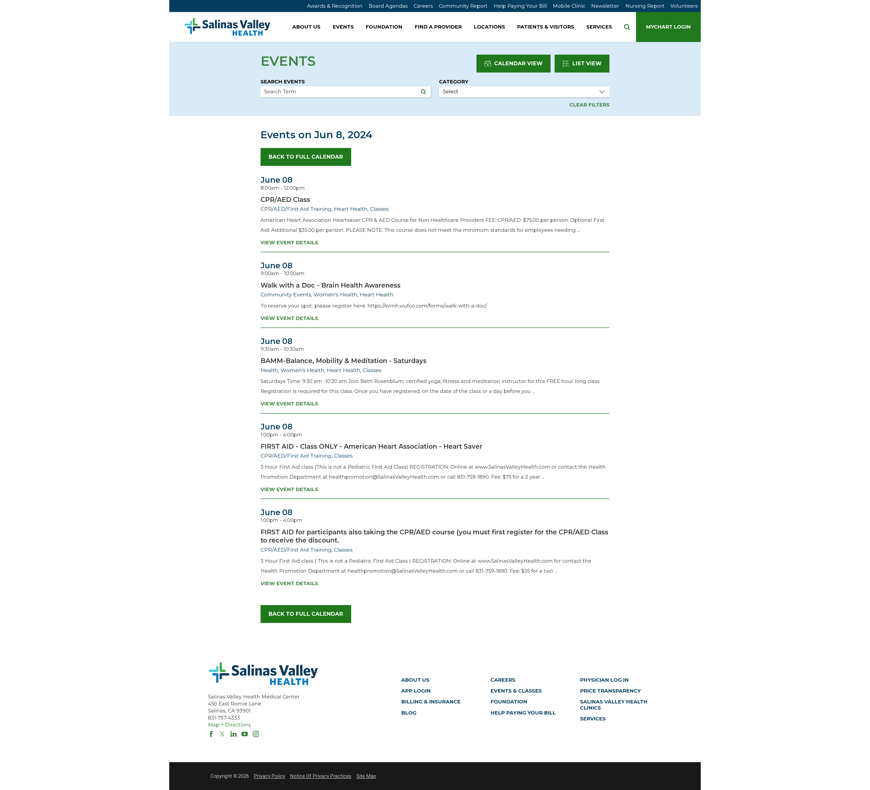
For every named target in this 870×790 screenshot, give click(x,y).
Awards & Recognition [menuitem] (334, 6)
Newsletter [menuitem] (605, 6)
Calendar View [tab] (518, 63)
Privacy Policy (269, 776)
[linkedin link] (233, 734)
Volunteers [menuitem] (684, 6)
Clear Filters (589, 105)
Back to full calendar (305, 157)
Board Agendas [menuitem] (388, 6)
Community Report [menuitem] (463, 6)
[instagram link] (256, 734)
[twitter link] (222, 734)
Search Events (283, 81)
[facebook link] (211, 734)
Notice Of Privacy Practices (320, 776)
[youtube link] (245, 734)
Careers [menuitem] (423, 6)
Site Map (366, 776)
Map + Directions (229, 725)
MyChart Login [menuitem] (668, 27)
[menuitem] (307, 27)
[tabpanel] (435, 376)
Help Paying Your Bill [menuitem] (520, 6)
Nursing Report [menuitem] (645, 6)
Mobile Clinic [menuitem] (569, 6)
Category (453, 81)
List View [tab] (587, 63)
